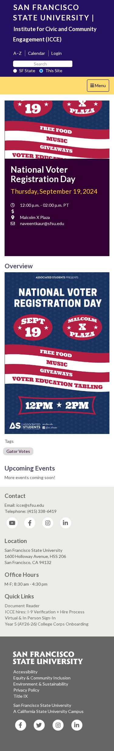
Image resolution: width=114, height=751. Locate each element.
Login (56, 53)
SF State (27, 70)
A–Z (17, 53)
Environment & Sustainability (40, 683)
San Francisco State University (42, 705)
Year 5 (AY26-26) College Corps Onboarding (46, 623)
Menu (99, 87)
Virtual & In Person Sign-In (30, 617)
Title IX (20, 696)
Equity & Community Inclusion (42, 677)
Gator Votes (18, 451)
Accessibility (25, 671)
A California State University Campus (48, 711)
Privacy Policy (26, 690)
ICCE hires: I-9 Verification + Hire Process (45, 611)
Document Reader (22, 605)
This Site (53, 70)
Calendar (36, 53)
